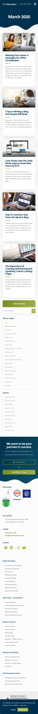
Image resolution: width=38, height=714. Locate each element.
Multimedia (8, 382)
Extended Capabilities (11, 652)
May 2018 (8, 419)
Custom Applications (11, 612)
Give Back (8, 385)
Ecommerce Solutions (11, 608)
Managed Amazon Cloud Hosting (15, 678)
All (6, 322)
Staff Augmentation (11, 584)
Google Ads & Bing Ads (12, 568)
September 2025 (10, 423)
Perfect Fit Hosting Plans (12, 681)
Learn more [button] (23, 705)
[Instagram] (18, 547)
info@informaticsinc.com (14, 535)
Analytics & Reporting (11, 591)
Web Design (8, 367)
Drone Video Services (11, 642)
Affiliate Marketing (10, 326)
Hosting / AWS (9, 352)
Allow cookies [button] (23, 709)
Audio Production (10, 626)
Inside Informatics (10, 378)
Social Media (9, 363)
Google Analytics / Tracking (13, 348)
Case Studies (9, 374)
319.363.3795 (20, 462)
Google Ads (8, 345)
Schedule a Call (19, 472)
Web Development (10, 371)
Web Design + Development (13, 598)
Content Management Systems (14, 605)
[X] (15, 549)
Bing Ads (7, 330)
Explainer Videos (10, 645)
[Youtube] (24, 547)
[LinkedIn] (11, 547)
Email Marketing (10, 341)
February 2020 (9, 430)
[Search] (33, 311)
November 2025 (10, 401)
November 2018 (10, 415)
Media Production (10, 356)
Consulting (8, 666)
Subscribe (18, 303)
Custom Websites (10, 602)
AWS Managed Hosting (11, 673)
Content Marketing (10, 333)
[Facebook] (6, 547)
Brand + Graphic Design (12, 657)
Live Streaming (9, 636)
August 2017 (9, 426)
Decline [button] (13, 709)
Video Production (10, 629)
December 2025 (10, 397)
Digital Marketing (9, 561)
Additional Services (11, 588)
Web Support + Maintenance (13, 684)
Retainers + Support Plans (13, 663)
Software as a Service (11, 660)
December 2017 (10, 412)
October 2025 (9, 408)
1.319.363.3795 (25, 3)
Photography (9, 633)
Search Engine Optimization (13, 359)
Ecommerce (8, 337)
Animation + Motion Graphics (13, 639)
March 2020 (8, 404)
